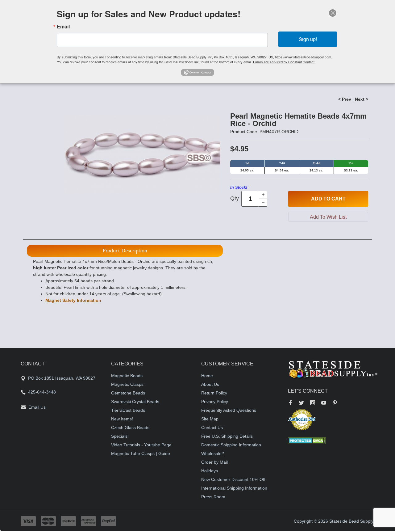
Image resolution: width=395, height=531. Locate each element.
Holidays (209, 470)
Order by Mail (214, 462)
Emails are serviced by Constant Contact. (284, 61)
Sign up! (308, 39)
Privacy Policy (214, 401)
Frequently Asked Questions (228, 410)
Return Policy (214, 392)
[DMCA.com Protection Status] (307, 440)
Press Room (213, 496)
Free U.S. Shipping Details (227, 436)
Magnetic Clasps (127, 384)
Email (63, 26)
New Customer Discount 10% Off (233, 479)
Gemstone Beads (128, 392)
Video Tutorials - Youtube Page (141, 444)
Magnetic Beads (127, 375)
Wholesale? (212, 453)
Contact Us (212, 427)
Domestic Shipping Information (231, 444)
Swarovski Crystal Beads (135, 401)
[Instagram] (312, 403)
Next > (361, 99)
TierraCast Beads (128, 410)
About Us (210, 384)
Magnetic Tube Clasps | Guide (140, 453)
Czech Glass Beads (130, 427)
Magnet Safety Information (73, 300)
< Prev (344, 99)
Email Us (37, 407)
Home (207, 375)
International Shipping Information (234, 488)
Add (328, 198)
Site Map (209, 418)
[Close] (332, 13)
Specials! (120, 436)
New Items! (122, 418)
